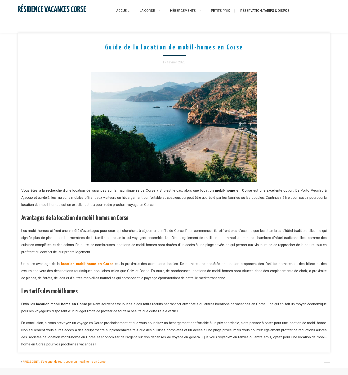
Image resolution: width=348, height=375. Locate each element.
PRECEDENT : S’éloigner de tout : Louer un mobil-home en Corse (64, 361)
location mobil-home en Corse (87, 264)
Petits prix (220, 11)
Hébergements (183, 11)
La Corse (147, 11)
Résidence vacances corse (52, 10)
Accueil (122, 11)
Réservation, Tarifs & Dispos (265, 11)
